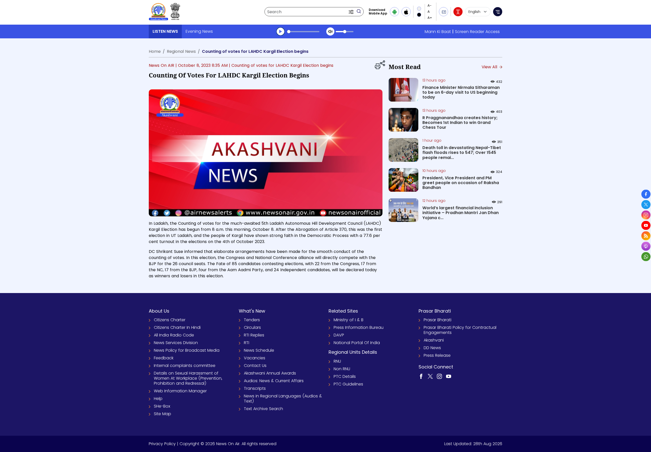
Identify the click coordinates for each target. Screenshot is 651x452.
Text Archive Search (263, 409)
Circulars (252, 327)
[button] (352, 12)
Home (155, 51)
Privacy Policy (162, 444)
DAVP (339, 335)
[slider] (303, 31)
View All (490, 67)
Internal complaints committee (184, 365)
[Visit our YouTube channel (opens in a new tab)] (448, 376)
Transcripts (255, 388)
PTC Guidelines (348, 384)
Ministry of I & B (348, 320)
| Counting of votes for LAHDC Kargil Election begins (281, 65)
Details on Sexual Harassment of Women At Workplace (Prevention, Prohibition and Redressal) (188, 378)
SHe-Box (162, 406)
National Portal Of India (357, 343)
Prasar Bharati (437, 320)
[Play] (280, 31)
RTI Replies (254, 335)
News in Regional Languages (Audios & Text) (283, 398)
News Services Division (176, 343)
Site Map (162, 414)
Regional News (181, 51)
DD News (432, 348)
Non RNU (342, 369)
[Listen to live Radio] (458, 11)
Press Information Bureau (358, 327)
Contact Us (255, 365)
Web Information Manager (180, 391)
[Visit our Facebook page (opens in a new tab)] (421, 376)
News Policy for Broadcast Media (186, 350)
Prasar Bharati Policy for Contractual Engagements (460, 330)
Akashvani (434, 340)
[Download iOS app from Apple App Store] (406, 11)
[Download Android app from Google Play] (394, 11)
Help (158, 398)
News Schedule (259, 350)
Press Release (437, 355)
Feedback (163, 358)
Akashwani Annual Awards (270, 373)
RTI (246, 343)
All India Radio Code (174, 335)
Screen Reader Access (477, 32)
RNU (337, 361)
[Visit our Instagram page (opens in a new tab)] (439, 376)
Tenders (252, 320)
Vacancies (254, 358)
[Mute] (330, 31)
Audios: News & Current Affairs (274, 381)
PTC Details (345, 376)
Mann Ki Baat (438, 32)
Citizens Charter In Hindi (177, 327)
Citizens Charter (169, 320)
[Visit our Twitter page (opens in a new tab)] (430, 376)
